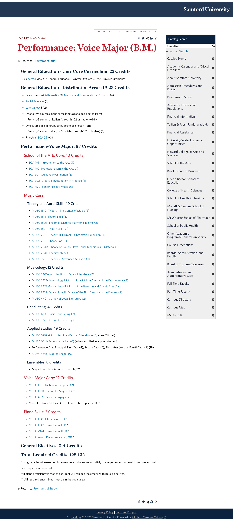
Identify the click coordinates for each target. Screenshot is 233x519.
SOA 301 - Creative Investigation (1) (50, 174)
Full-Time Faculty (178, 283)
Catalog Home (176, 58)
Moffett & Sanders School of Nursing (185, 207)
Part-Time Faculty (178, 291)
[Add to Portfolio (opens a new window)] (143, 38)
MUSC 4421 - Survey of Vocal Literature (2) (59, 298)
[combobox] (125, 31)
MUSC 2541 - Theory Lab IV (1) (51, 253)
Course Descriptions (180, 245)
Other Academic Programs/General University (186, 235)
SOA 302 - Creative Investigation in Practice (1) (57, 180)
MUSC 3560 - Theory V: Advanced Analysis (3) (61, 259)
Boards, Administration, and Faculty (185, 254)
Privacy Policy (105, 512)
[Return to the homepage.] (207, 13)
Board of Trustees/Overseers (186, 264)
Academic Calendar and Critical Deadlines (188, 68)
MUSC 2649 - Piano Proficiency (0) (50, 437)
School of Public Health (182, 225)
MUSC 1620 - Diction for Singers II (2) (52, 391)
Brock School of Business (183, 171)
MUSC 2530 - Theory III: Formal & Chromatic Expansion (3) (68, 235)
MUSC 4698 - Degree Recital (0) (52, 353)
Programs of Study (45, 60)
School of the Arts (179, 163)
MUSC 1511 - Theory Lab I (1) (49, 216)
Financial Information (181, 116)
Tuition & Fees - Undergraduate (188, 124)
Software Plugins (126, 512)
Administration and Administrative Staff (180, 273)
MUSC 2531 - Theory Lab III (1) (50, 241)
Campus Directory (179, 299)
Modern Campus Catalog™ (149, 517)
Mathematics (51, 95)
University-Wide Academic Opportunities (185, 142)
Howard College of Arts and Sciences (185, 153)
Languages (32, 107)
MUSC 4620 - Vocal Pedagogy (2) (50, 397)
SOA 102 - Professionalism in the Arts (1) (53, 168)
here (30, 79)
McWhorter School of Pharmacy (188, 217)
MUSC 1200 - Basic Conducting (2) (53, 314)
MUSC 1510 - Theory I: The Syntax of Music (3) (60, 210)
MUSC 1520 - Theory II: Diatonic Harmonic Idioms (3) (65, 222)
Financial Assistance (180, 132)
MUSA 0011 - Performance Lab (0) (53, 341)
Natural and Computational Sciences (87, 95)
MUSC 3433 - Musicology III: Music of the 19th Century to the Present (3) (77, 292)
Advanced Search (177, 51)
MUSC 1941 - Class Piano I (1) (47, 419)
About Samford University (184, 78)
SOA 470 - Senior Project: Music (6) (51, 186)
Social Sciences (35, 101)
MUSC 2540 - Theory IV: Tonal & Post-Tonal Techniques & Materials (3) (76, 247)
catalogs (76, 517)
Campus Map (176, 307)
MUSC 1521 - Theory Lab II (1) (50, 228)
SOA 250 (43, 137)
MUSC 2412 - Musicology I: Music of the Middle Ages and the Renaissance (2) (80, 280)
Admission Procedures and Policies (185, 87)
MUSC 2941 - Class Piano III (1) (48, 431)
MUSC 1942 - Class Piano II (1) (47, 425)
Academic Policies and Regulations (182, 106)
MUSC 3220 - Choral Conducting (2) (54, 320)
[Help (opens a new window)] (155, 38)
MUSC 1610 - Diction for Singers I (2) (51, 385)
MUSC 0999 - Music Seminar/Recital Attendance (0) (64, 335)
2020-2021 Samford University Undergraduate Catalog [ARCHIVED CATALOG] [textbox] (126, 31)
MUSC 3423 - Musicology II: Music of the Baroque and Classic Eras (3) (75, 286)
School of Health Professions (185, 198)
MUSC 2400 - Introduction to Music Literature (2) (63, 274)
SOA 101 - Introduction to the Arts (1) (51, 162)
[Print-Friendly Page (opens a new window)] (151, 38)
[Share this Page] (147, 38)
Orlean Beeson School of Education (183, 180)
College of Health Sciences (184, 190)
